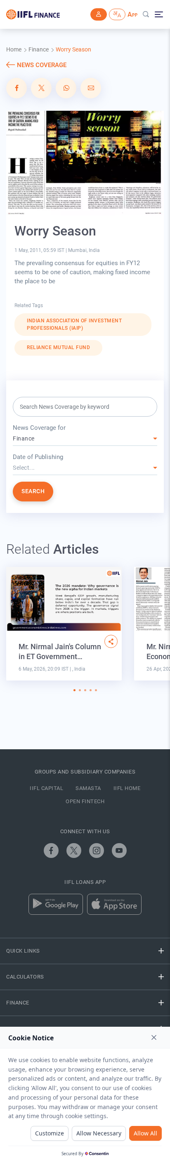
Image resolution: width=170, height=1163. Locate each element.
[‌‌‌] (98, 14)
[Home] (33, 14)
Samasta (88, 788)
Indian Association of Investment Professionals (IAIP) (74, 324)
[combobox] (85, 439)
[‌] (111, 641)
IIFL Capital (46, 788)
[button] (74, 690)
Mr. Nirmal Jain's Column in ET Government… (60, 651)
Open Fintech (85, 801)
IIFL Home (127, 788)
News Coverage (41, 65)
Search (33, 491)
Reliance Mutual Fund (58, 347)
